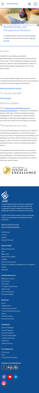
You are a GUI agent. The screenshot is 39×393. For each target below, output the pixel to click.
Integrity (4, 259)
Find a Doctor (5, 281)
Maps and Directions (8, 249)
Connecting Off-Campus (9, 357)
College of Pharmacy (8, 338)
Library (3, 313)
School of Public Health (8, 335)
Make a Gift (5, 254)
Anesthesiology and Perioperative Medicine (17, 28)
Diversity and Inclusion (8, 262)
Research (5, 300)
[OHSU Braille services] (4, 370)
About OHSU (6, 246)
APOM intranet (5, 98)
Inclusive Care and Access (11, 363)
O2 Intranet (5, 352)
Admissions (5, 340)
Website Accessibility (8, 256)
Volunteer (4, 270)
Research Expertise (7, 319)
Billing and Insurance (8, 278)
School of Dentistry (7, 333)
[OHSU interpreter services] (16, 370)
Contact (4, 235)
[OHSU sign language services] (10, 370)
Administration (6, 306)
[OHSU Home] (3, 3)
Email (3, 355)
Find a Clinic (5, 284)
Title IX (3, 267)
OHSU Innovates (7, 316)
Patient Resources (8, 275)
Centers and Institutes (9, 308)
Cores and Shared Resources (10, 311)
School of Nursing (7, 330)
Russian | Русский (7, 240)
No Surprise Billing (7, 294)
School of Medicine (7, 327)
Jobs (2, 251)
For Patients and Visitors (9, 286)
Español (4, 237)
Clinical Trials (5, 289)
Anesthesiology (12, 3)
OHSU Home (5, 232)
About (3, 303)
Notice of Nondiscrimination (10, 227)
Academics (5, 324)
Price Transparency (7, 291)
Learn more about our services (10, 88)
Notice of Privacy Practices (10, 224)
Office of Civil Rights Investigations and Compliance (18, 264)
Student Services (7, 343)
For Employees (7, 349)
